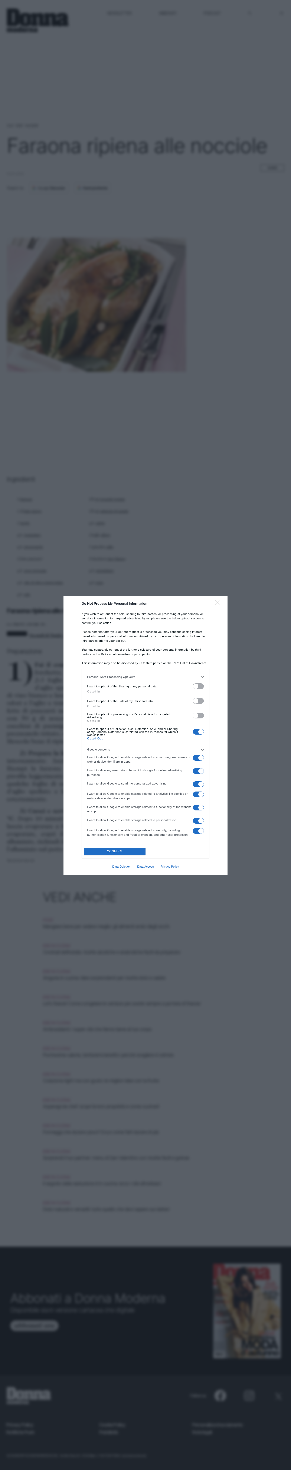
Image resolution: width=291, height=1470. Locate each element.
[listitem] (145, 677)
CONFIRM (115, 851)
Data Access (145, 866)
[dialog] (145, 735)
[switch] (198, 686)
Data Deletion (121, 866)
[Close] (219, 604)
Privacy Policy (169, 866)
